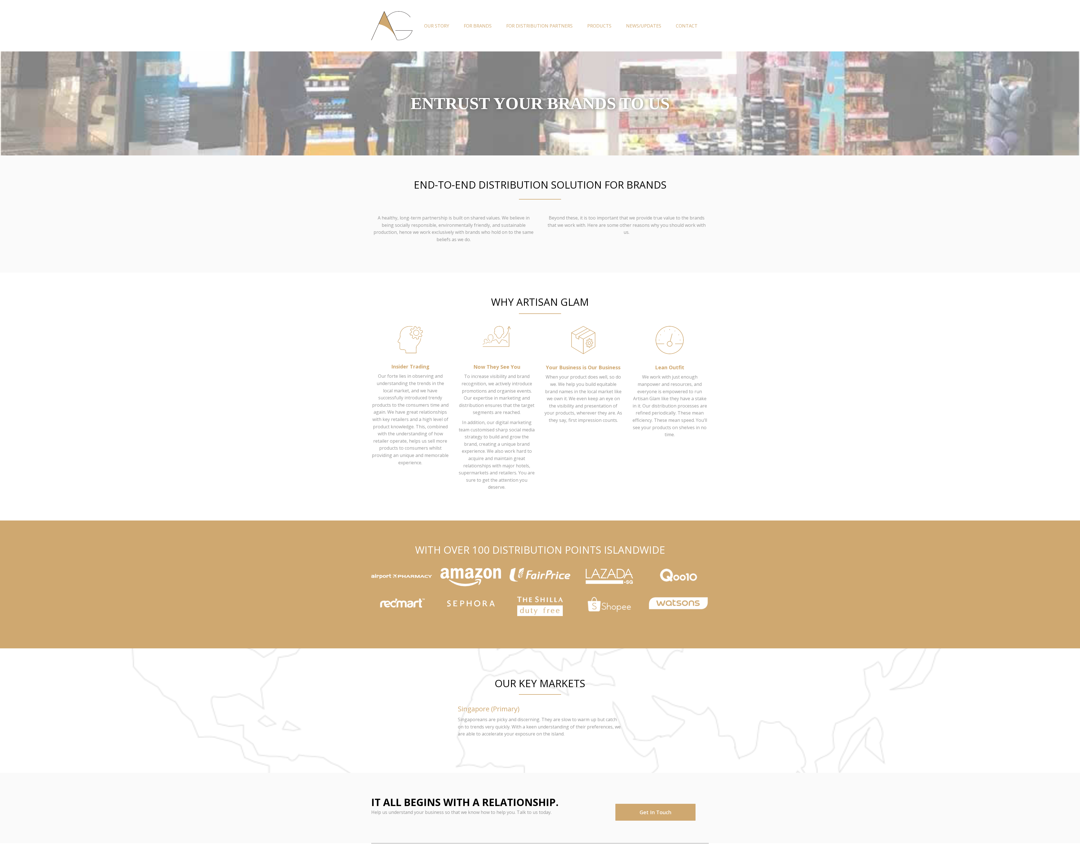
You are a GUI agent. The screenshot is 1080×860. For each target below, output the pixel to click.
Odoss (399, 851)
